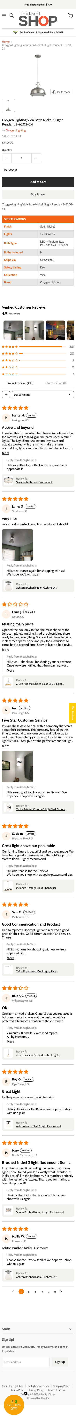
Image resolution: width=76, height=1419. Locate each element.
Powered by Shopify (38, 1398)
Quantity (7, 149)
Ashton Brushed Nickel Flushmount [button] (36, 587)
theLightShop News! (38, 1385)
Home (6, 41)
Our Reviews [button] (72, 713)
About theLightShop (12, 1385)
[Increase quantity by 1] (36, 158)
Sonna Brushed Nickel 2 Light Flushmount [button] (40, 1212)
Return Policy (18, 1390)
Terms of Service (57, 1390)
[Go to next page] (62, 1291)
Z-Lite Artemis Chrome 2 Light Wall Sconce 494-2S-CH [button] (40, 809)
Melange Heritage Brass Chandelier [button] (36, 888)
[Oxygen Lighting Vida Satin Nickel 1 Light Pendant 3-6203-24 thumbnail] (8, 105)
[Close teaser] (25, 1394)
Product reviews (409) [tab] (20, 383)
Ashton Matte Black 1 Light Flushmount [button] (38, 1126)
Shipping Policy (61, 1385)
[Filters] (6, 394)
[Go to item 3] (55, 330)
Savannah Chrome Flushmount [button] (34, 482)
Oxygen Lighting (16, 130)
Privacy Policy (36, 1390)
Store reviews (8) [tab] (56, 383)
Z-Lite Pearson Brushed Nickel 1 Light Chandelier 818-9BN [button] (37, 1055)
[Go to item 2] (34, 330)
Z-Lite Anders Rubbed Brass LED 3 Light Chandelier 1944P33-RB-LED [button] (39, 684)
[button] (38, 347)
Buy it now (38, 194)
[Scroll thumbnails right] (69, 330)
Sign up (60, 1362)
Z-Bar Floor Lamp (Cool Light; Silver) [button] (36, 971)
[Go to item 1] (13, 330)
